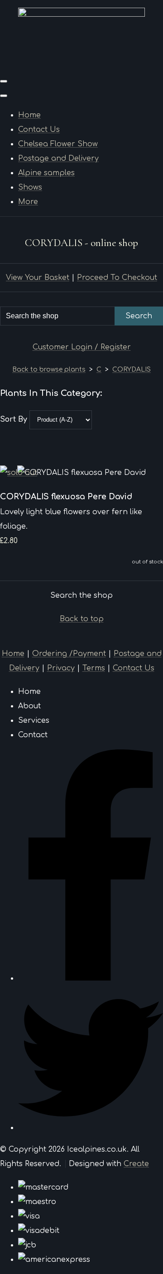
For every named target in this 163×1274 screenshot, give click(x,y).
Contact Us (39, 130)
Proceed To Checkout (117, 278)
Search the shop (81, 595)
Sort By (13, 419)
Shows (30, 187)
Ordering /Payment (69, 654)
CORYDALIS (131, 369)
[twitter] (90, 1128)
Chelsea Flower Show (58, 144)
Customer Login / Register (82, 347)
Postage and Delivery (58, 158)
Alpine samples (46, 173)
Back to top (82, 619)
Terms (93, 668)
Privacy (61, 668)
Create (136, 1164)
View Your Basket (37, 278)
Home (29, 115)
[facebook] (90, 978)
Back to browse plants (49, 369)
